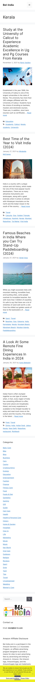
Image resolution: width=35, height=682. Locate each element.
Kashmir (15, 218)
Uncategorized (8, 581)
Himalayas (7, 218)
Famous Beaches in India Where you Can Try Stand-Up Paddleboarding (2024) (16, 243)
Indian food (20, 425)
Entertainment (8, 478)
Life (4, 534)
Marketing (7, 538)
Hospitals (6, 528)
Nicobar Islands (23, 327)
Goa (14, 215)
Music (5, 544)
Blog (4, 454)
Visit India (24, 221)
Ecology (6, 471)
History (5, 521)
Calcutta (9, 215)
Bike (4, 451)
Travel (8, 212)
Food (7, 422)
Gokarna (20, 321)
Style (5, 568)
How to (6, 531)
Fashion (6, 481)
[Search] (29, 599)
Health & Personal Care (12, 518)
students (6, 127)
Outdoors (6, 554)
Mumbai (28, 218)
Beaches (9, 321)
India (27, 321)
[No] (33, 674)
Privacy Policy (25, 678)
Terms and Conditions (12, 678)
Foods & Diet (8, 494)
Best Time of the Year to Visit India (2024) (17, 143)
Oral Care (6, 551)
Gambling (6, 498)
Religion (6, 558)
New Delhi (13, 428)
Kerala (23, 124)
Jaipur (28, 425)
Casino (5, 464)
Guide (5, 508)
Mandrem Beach (9, 327)
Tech (5, 571)
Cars (5, 461)
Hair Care (6, 511)
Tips (4, 574)
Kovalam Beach (24, 324)
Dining (8, 425)
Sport (8, 318)
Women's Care (8, 588)
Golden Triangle (23, 215)
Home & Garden (9, 524)
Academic (9, 124)
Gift (4, 504)
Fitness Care (8, 488)
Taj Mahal (15, 221)
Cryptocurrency (9, 468)
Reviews (6, 561)
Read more (25, 206)
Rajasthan (7, 221)
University (15, 127)
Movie (5, 541)
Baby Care (7, 448)
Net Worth (7, 548)
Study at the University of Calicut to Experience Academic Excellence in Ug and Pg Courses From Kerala (16, 43)
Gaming (6, 501)
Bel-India (8, 4)
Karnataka (7, 324)
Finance (6, 484)
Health (5, 514)
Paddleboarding (9, 330)
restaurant (7, 431)
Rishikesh (15, 431)
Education (9, 121)
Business (6, 458)
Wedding (6, 584)
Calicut (17, 124)
